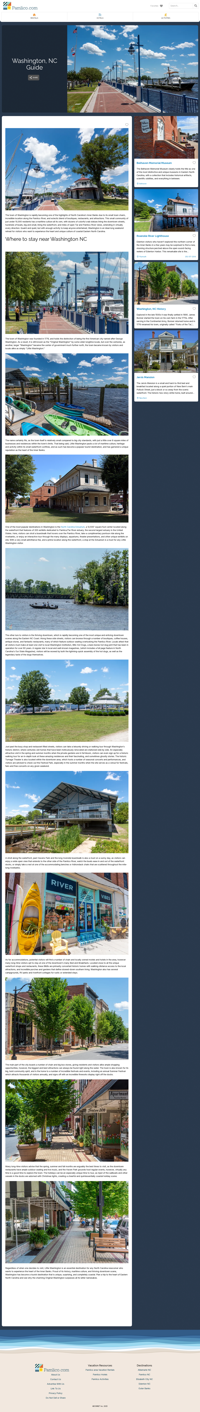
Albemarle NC (144, 1370)
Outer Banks (144, 1388)
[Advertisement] (67, 1310)
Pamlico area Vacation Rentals (100, 1370)
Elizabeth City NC (144, 1379)
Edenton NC (144, 1384)
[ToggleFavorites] (126, 124)
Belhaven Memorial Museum (154, 162)
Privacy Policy (55, 1393)
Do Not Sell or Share (56, 1398)
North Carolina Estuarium (73, 527)
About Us (55, 1374)
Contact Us (55, 1379)
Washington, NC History (151, 308)
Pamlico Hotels (100, 1374)
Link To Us (56, 1388)
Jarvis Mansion (145, 377)
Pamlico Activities (100, 1379)
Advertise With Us (55, 1384)
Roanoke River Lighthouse (153, 235)
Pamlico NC (144, 1374)
